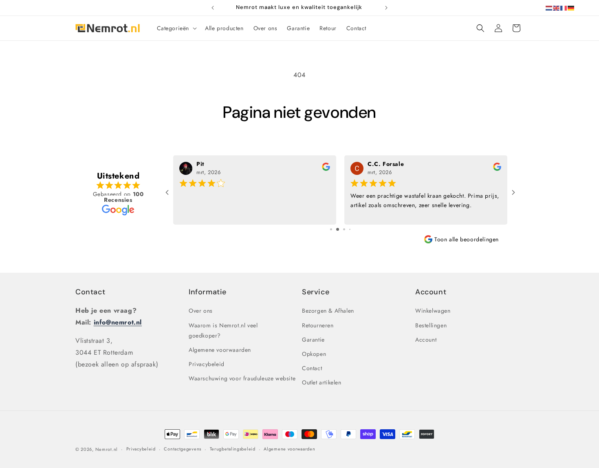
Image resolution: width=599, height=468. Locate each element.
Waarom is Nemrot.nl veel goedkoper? (223, 330)
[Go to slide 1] (331, 229)
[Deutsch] (571, 7)
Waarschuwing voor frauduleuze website (242, 378)
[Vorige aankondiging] (213, 7)
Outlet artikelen (321, 382)
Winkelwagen (433, 311)
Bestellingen (431, 325)
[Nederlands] (549, 7)
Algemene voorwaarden (220, 350)
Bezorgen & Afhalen (328, 311)
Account (425, 340)
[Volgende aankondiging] (386, 7)
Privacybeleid (207, 364)
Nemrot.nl (106, 449)
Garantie (313, 340)
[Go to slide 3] (344, 229)
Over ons (201, 311)
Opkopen (314, 354)
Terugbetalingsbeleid (232, 449)
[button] (176, 28)
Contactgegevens (182, 449)
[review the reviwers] (326, 169)
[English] (556, 7)
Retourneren (318, 325)
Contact (90, 292)
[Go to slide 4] (349, 229)
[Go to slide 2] (337, 229)
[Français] (564, 7)
